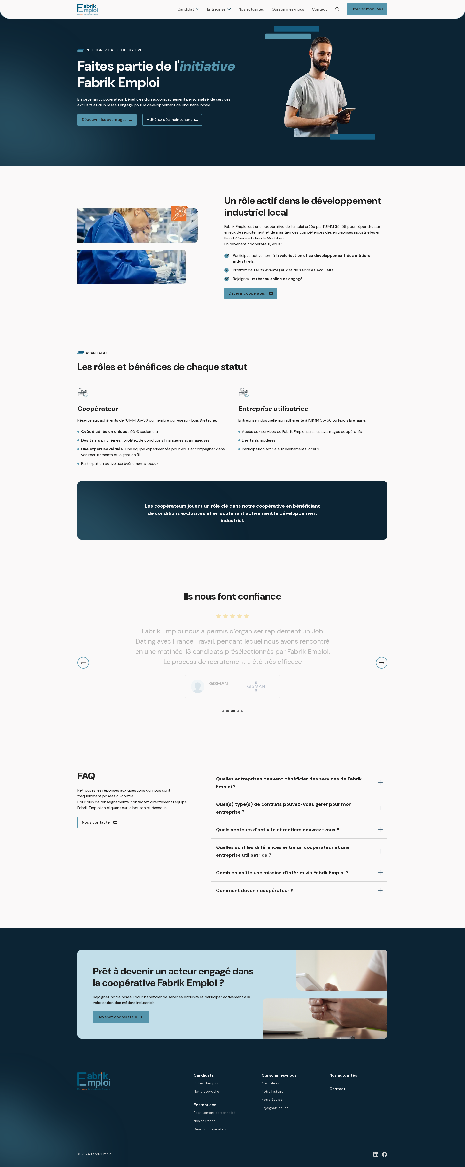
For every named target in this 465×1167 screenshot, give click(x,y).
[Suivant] (382, 663)
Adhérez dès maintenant (169, 119)
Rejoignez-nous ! (275, 1108)
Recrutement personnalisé (215, 1112)
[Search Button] (337, 9)
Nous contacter (96, 822)
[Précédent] (83, 663)
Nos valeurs (271, 1083)
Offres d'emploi (206, 1083)
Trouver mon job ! (367, 9)
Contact (337, 1088)
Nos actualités (343, 1075)
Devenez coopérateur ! (118, 1016)
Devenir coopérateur (248, 293)
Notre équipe (272, 1099)
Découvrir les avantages (104, 119)
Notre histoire (272, 1091)
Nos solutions (204, 1121)
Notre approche (206, 1091)
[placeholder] (376, 1154)
